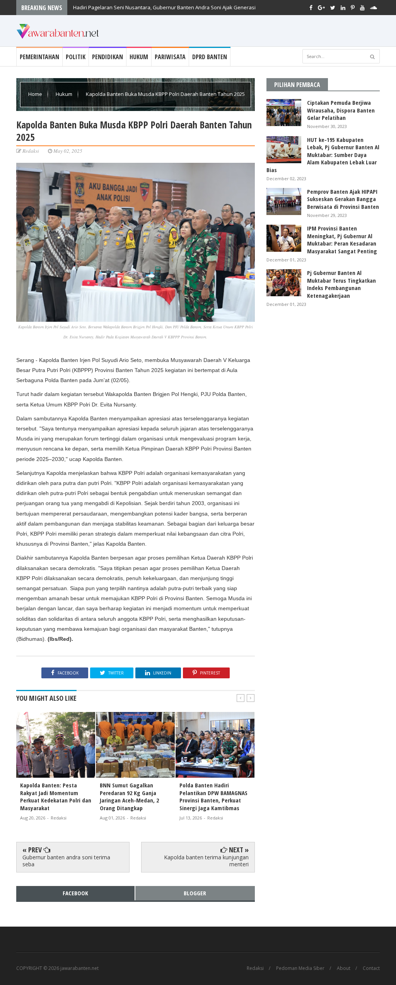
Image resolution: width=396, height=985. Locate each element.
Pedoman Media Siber (300, 968)
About (343, 968)
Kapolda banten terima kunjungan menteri (206, 861)
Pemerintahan (39, 57)
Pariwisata (170, 57)
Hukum (139, 57)
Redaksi (255, 968)
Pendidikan (107, 57)
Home (35, 93)
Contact (371, 968)
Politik (75, 57)
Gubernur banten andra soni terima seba (66, 861)
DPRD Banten (209, 57)
